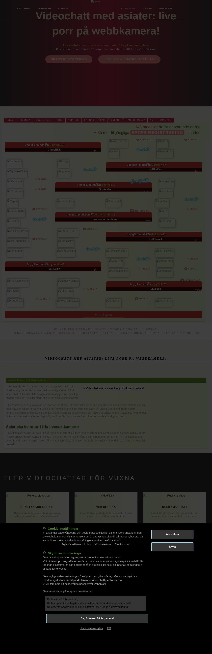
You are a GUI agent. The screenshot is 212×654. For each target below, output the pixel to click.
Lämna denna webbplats (91, 628)
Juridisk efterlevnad (102, 544)
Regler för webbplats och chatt (76, 544)
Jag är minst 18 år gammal (97, 618)
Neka (172, 546)
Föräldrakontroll (122, 544)
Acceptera (172, 534)
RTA (109, 628)
